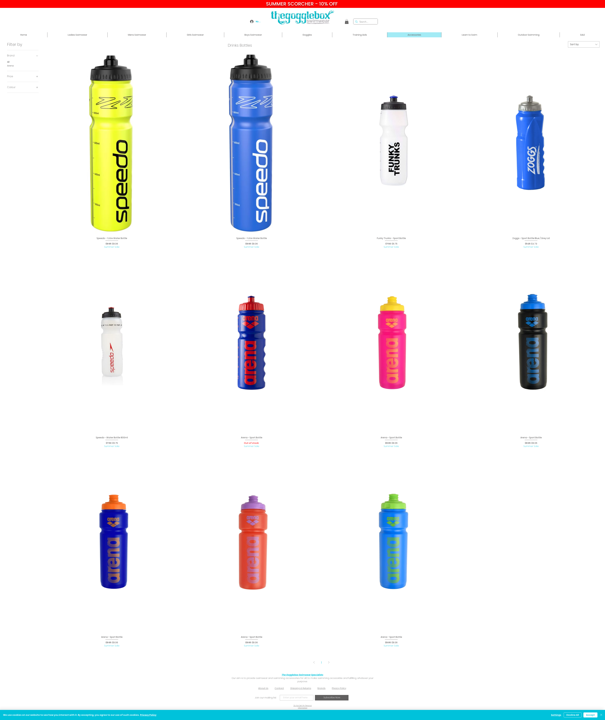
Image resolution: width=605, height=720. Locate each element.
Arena (10, 65)
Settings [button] (556, 715)
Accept (590, 715)
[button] (347, 21)
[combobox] (583, 44)
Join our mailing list (265, 697)
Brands (321, 688)
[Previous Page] (314, 662)
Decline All (572, 715)
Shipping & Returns (300, 688)
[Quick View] (111, 143)
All (8, 61)
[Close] (601, 714)
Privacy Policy (339, 688)
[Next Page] (329, 662)
